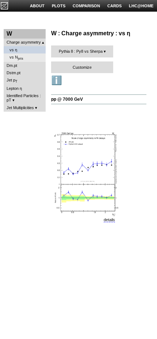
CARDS (114, 6)
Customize (82, 67)
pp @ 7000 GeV (67, 99)
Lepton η (14, 88)
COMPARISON (86, 6)
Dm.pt (12, 65)
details (109, 220)
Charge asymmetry (24, 42)
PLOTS (58, 6)
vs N (16, 57)
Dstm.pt (13, 73)
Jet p (12, 80)
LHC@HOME (141, 6)
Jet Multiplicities (20, 107)
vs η (13, 50)
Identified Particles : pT (24, 97)
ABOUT (37, 6)
